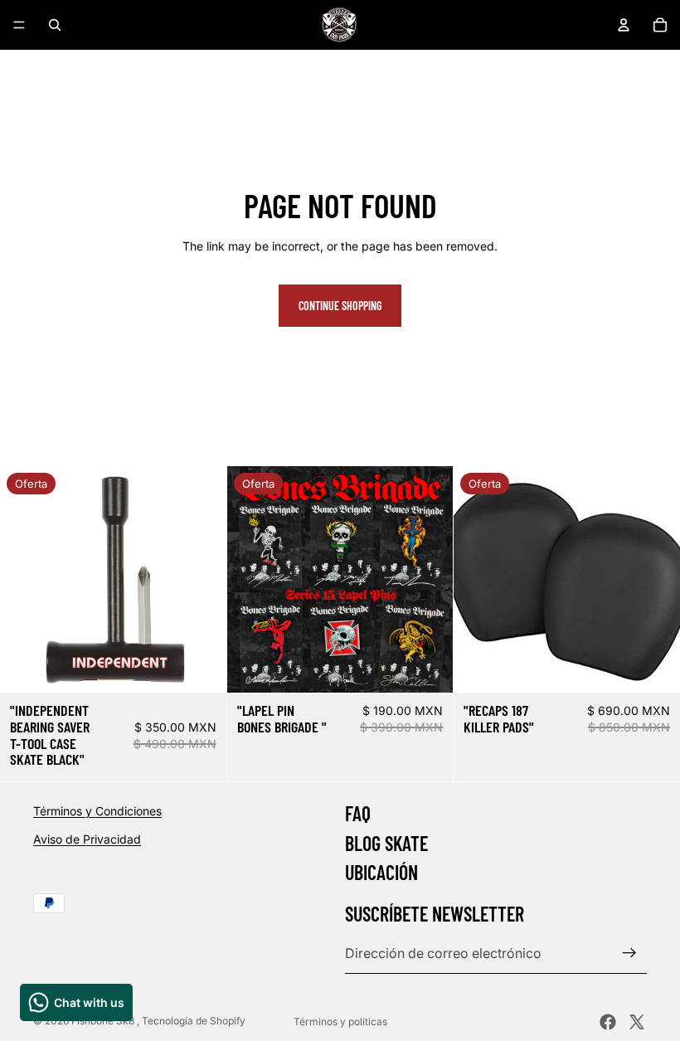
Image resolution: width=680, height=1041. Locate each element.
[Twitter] (637, 1022)
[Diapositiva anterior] (25, 580)
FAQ (358, 813)
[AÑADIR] (201, 667)
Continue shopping (340, 306)
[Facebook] (608, 1022)
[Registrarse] (629, 953)
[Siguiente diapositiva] (201, 580)
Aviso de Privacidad (87, 839)
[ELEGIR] (428, 667)
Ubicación (381, 872)
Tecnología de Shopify (193, 1020)
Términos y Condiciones (97, 811)
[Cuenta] (623, 25)
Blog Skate (386, 843)
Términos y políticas (340, 1021)
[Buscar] (54, 25)
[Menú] (19, 25)
